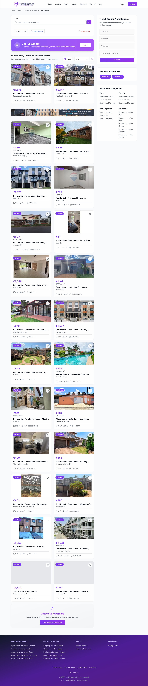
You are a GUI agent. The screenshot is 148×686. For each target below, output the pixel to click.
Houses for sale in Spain (52, 649)
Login (85, 45)
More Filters (22, 31)
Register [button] (132, 4)
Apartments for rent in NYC (21, 659)
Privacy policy (69, 667)
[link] (24, 4)
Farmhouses (118, 77)
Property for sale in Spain (53, 646)
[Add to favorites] (48, 67)
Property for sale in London (54, 659)
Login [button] (122, 4)
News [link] (66, 4)
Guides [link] (92, 4)
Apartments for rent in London (23, 646)
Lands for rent (105, 100)
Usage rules (82, 667)
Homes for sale (81, 646)
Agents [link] (74, 4)
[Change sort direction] (92, 59)
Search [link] (58, 4)
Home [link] (50, 4)
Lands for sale (124, 100)
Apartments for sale (126, 97)
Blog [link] (100, 4)
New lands (104, 116)
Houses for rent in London (21, 649)
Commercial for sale (126, 103)
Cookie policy (57, 667)
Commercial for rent (107, 103)
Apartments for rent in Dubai (22, 652)
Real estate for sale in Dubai (54, 652)
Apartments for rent (107, 97)
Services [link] (83, 4)
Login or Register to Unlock (52, 622)
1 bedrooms (105, 77)
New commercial (106, 119)
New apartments (106, 112)
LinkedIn (75, 672)
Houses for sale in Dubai (52, 655)
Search (16, 19)
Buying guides (113, 646)
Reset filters (85, 31)
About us (92, 667)
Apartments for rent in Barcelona (24, 655)
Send (118, 60)
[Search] (88, 22)
